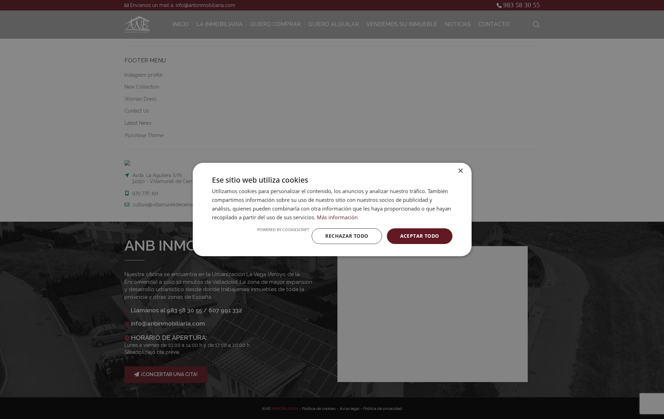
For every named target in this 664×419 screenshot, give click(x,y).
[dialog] (332, 209)
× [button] (460, 171)
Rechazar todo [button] (346, 236)
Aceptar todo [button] (419, 236)
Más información (337, 217)
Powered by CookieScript (283, 229)
